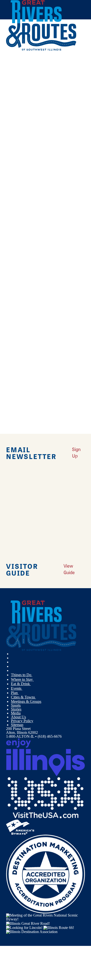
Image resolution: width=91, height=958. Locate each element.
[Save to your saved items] (13, 149)
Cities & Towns (23, 697)
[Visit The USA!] (45, 797)
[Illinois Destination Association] (32, 931)
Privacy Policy (22, 721)
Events (16, 688)
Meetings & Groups (26, 701)
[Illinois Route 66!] (58, 927)
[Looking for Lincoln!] (24, 927)
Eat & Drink (21, 684)
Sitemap (17, 725)
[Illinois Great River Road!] (28, 923)
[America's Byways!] (20, 827)
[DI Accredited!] (45, 874)
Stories (16, 709)
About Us (18, 717)
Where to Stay (22, 679)
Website (14, 201)
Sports (16, 705)
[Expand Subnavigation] (34, 675)
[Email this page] (13, 78)
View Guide (69, 569)
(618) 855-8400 (40, 182)
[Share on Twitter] (13, 71)
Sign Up (76, 452)
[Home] (41, 50)
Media (16, 713)
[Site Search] (75, 61)
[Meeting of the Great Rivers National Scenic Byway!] (45, 917)
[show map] (8, 149)
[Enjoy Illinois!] (45, 757)
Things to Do (21, 675)
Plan (15, 693)
